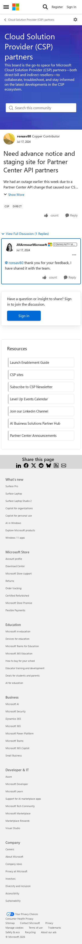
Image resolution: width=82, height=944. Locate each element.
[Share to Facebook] (26, 464)
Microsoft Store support (18, 573)
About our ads (48, 932)
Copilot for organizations (19, 508)
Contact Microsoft (30, 923)
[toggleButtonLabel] (75, 19)
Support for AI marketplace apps (23, 798)
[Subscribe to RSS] (56, 464)
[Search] (45, 7)
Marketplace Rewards (17, 820)
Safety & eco (12, 932)
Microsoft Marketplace (18, 813)
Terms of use (36, 927)
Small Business (13, 755)
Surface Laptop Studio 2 (18, 501)
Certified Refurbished (17, 595)
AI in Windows (13, 523)
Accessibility (12, 893)
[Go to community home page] (15, 6)
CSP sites (16, 374)
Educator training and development (24, 668)
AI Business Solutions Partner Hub (35, 423)
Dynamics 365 (13, 718)
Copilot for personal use (18, 515)
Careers (9, 849)
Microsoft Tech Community (20, 806)
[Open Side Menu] (6, 6)
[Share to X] (33, 464)
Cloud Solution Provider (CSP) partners (31, 19)
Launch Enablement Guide (29, 362)
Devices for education (17, 638)
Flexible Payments (15, 610)
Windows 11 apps (15, 537)
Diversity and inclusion (18, 886)
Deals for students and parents (22, 675)
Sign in (23, 315)
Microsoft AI (12, 704)
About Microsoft (14, 856)
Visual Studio (12, 828)
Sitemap (10, 923)
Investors (10, 878)
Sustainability (12, 900)
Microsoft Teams (14, 740)
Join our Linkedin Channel (29, 411)
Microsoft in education (17, 631)
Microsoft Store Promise (18, 603)
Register (57, 7)
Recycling (30, 932)
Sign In (71, 7)
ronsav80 (24, 136)
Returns (9, 581)
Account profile (13, 558)
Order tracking (13, 588)
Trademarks (54, 927)
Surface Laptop (13, 493)
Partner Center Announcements (33, 435)
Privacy (49, 923)
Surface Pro (11, 486)
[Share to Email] (63, 464)
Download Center (15, 566)
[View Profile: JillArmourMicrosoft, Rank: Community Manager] (9, 247)
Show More (16, 194)
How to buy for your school (20, 661)
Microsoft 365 (13, 726)
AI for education (14, 683)
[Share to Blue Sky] (48, 464)
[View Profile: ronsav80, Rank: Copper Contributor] (9, 139)
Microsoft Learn (14, 791)
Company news (13, 864)
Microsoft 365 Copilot (17, 748)
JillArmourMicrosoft (31, 244)
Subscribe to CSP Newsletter (31, 386)
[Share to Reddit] (41, 464)
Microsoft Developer (16, 784)
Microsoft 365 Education (18, 653)
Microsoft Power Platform (19, 733)
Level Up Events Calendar (29, 399)
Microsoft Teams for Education (22, 646)
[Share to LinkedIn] (18, 464)
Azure (8, 776)
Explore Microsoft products (20, 530)
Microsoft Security (15, 711)
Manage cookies (14, 927)
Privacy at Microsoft (16, 871)
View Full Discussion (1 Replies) (27, 233)
